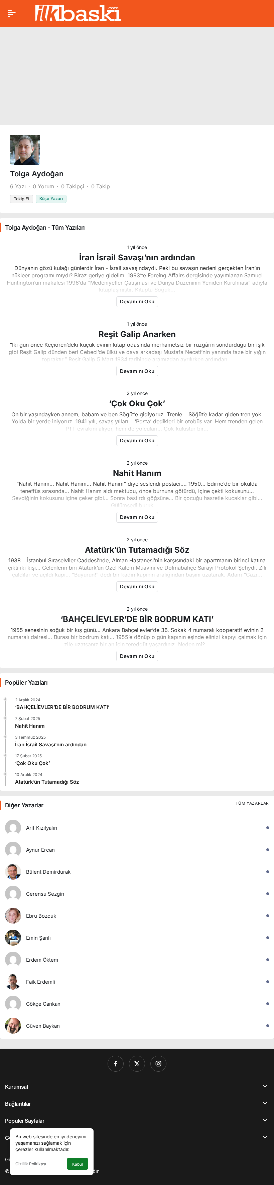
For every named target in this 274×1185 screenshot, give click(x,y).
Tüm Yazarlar (252, 803)
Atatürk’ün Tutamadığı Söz (137, 550)
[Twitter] (137, 1064)
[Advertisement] (137, 73)
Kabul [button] (77, 1164)
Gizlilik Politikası (30, 1163)
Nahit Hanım (137, 473)
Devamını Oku (137, 301)
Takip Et (21, 198)
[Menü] (11, 13)
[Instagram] (158, 1064)
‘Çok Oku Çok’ (137, 403)
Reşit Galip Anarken (137, 334)
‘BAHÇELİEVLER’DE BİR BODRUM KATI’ (137, 619)
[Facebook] (116, 1064)
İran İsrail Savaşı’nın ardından (137, 257)
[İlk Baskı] (78, 12)
